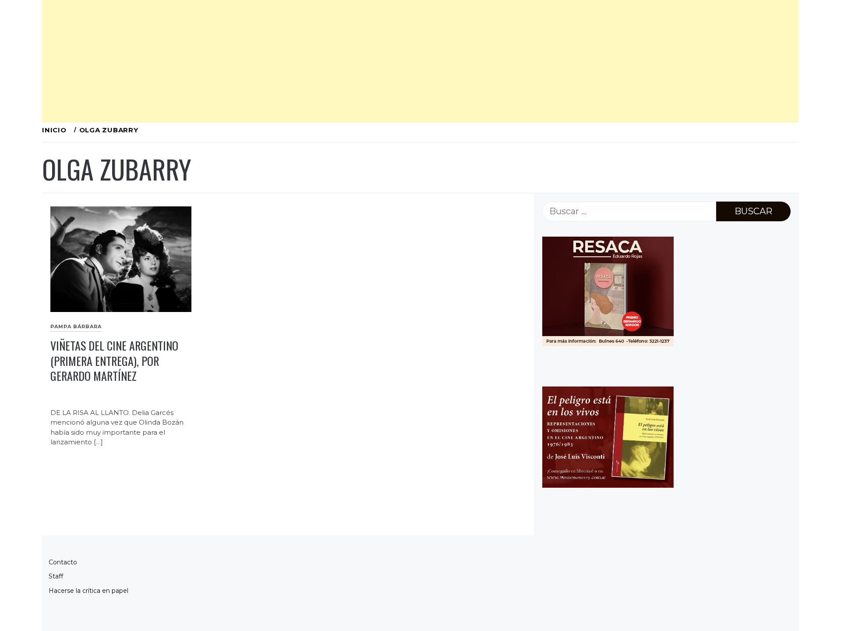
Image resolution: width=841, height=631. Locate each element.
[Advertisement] (305, 61)
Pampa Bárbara (76, 326)
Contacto (63, 562)
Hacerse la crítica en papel (88, 591)
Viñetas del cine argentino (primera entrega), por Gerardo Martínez (114, 360)
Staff (56, 576)
